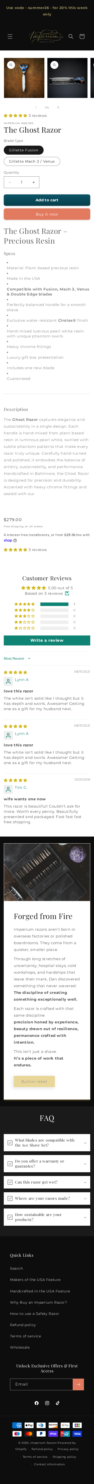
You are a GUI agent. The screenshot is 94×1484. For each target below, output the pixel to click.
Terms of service (25, 1336)
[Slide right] (58, 107)
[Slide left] (36, 107)
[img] (15, 672)
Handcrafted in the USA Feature (40, 1291)
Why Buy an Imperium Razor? (38, 1302)
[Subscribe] (78, 1384)
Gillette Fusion (23, 150)
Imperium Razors (43, 1443)
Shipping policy (64, 1457)
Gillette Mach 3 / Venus (32, 161)
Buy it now (47, 214)
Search (16, 1268)
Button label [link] (34, 1081)
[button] (10, 36)
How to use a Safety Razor (34, 1313)
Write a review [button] (46, 640)
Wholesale (20, 1347)
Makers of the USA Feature (35, 1279)
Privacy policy (68, 1449)
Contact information (49, 1464)
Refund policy (23, 1325)
